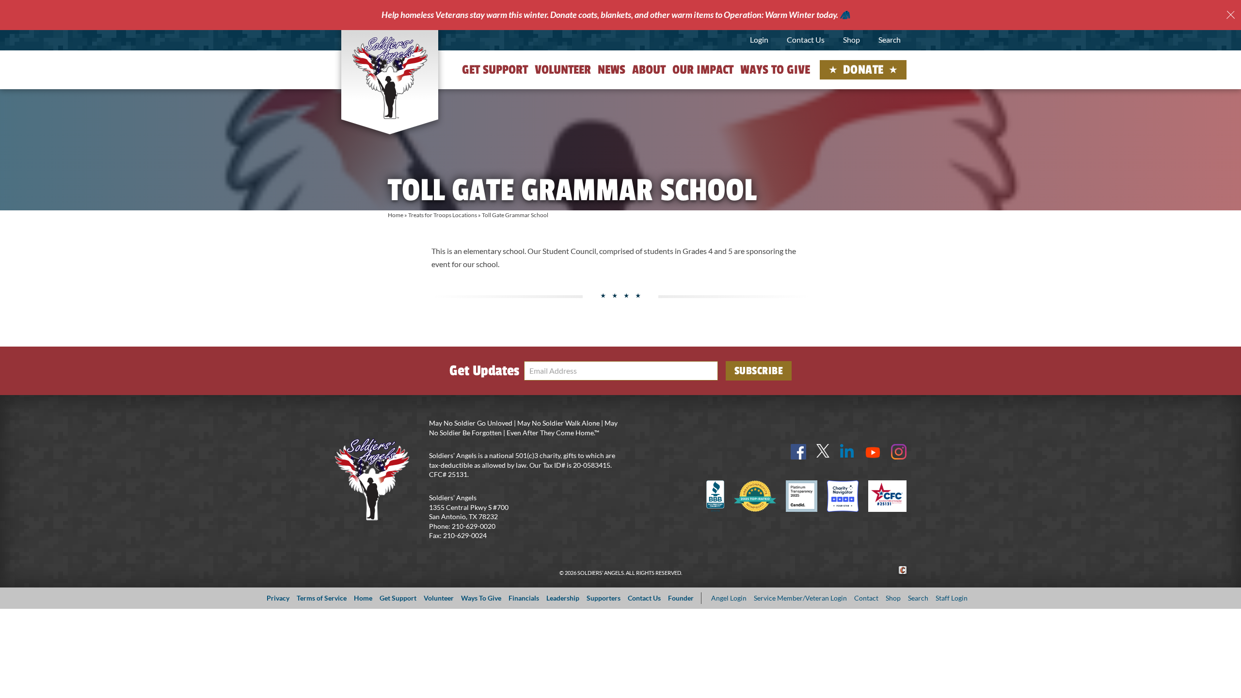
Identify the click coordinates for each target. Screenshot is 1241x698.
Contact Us (806, 39)
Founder (681, 598)
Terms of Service (322, 598)
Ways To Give (481, 598)
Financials (524, 598)
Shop (851, 39)
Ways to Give (775, 70)
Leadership (562, 598)
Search (889, 39)
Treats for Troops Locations (442, 215)
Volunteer (563, 70)
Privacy (278, 598)
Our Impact (702, 70)
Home (395, 215)
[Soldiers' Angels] (390, 77)
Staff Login (952, 598)
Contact (866, 598)
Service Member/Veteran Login (800, 598)
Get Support (495, 70)
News (611, 70)
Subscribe (758, 371)
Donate (863, 70)
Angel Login (729, 598)
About (649, 70)
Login (759, 39)
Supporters (603, 598)
